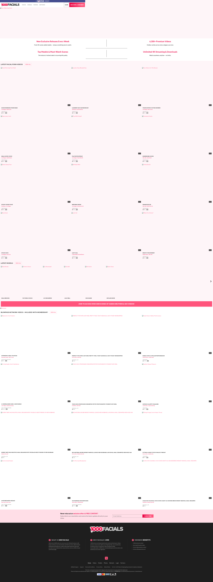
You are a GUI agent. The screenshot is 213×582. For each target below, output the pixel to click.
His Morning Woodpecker (80, 500)
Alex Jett (144, 157)
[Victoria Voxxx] (32, 281)
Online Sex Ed (147, 204)
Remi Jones (150, 109)
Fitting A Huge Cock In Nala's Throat (154, 452)
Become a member (77, 5)
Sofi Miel (79, 357)
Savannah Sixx (66, 547)
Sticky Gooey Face (7, 204)
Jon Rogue (3, 109)
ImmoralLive (118, 547)
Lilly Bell (67, 298)
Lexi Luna (8, 254)
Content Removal (138, 571)
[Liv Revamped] (53, 281)
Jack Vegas (3, 405)
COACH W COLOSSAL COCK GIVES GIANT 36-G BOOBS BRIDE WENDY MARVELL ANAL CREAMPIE (169, 500)
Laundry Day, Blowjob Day (80, 107)
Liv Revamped (48, 298)
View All (28, 64)
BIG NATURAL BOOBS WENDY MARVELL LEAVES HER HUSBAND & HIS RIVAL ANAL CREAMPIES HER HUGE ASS (102, 452)
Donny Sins (145, 453)
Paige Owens (145, 254)
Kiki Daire (89, 298)
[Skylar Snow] (116, 281)
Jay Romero (145, 405)
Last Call (75, 252)
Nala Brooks (9, 157)
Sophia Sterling (151, 405)
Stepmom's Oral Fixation (9, 355)
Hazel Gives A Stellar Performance (154, 355)
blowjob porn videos (59, 546)
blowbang (51, 546)
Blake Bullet (80, 502)
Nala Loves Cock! (6, 156)
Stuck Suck (4, 252)
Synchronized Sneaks (8, 500)
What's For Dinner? (149, 252)
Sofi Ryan (74, 109)
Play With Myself (77, 156)
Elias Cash (3, 502)
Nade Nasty (151, 357)
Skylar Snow (111, 298)
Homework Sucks (148, 156)
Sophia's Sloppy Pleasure (151, 404)
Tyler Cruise (11, 357)
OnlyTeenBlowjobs (109, 547)
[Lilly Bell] (74, 281)
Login (66, 4)
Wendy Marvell (4, 453)
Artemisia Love (80, 206)
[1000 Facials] (10, 5)
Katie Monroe (150, 206)
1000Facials (101, 547)
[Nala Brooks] (11, 281)
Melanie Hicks (59, 547)
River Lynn (8, 502)
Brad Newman (80, 109)
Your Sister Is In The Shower (151, 107)
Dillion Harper (77, 547)
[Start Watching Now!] (42, 22)
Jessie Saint (149, 157)
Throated (113, 546)
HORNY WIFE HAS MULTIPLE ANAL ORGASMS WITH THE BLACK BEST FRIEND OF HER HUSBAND (27, 452)
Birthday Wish (76, 204)
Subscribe (148, 516)
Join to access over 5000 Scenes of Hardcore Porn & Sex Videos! (106, 304)
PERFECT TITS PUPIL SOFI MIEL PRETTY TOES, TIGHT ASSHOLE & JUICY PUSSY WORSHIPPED (97, 355)
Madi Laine (8, 109)
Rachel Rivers (81, 254)
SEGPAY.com (117, 571)
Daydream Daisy (10, 405)
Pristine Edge (53, 549)
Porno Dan (74, 357)
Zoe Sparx (3, 206)
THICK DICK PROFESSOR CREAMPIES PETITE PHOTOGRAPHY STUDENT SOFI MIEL (94, 404)
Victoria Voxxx (27, 298)
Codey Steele (75, 254)
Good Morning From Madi (9, 107)
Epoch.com (78, 571)
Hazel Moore (145, 357)
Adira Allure (74, 502)
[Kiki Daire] (95, 281)
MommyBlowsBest (94, 547)
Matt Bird (74, 405)
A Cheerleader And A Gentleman (11, 404)
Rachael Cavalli (4, 357)
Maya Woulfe (80, 157)
